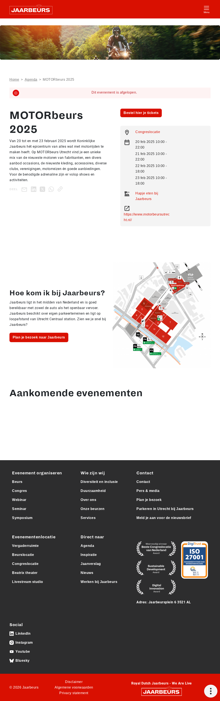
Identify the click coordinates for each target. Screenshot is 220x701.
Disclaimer (73, 682)
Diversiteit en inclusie (99, 482)
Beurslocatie (23, 555)
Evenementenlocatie (33, 537)
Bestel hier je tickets (141, 113)
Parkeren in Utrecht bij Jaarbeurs (165, 509)
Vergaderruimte (25, 546)
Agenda (31, 79)
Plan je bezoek (149, 500)
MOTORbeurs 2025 (58, 79)
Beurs (17, 482)
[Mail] (25, 189)
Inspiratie (89, 555)
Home (14, 79)
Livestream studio (27, 582)
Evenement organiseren (37, 473)
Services (88, 518)
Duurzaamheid (93, 491)
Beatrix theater (25, 573)
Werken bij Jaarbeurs (99, 582)
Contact (143, 482)
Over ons (88, 500)
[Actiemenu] (210, 691)
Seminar (19, 509)
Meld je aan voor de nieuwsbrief (163, 518)
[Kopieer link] (60, 189)
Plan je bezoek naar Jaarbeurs (39, 337)
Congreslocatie (147, 132)
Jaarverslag (91, 564)
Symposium (22, 518)
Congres (19, 491)
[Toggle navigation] (206, 9)
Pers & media (147, 491)
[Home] (30, 9)
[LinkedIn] (34, 189)
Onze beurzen (92, 509)
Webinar (19, 500)
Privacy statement (73, 693)
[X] (43, 189)
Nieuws (87, 573)
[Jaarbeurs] (161, 692)
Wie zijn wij (93, 473)
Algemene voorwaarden (74, 687)
